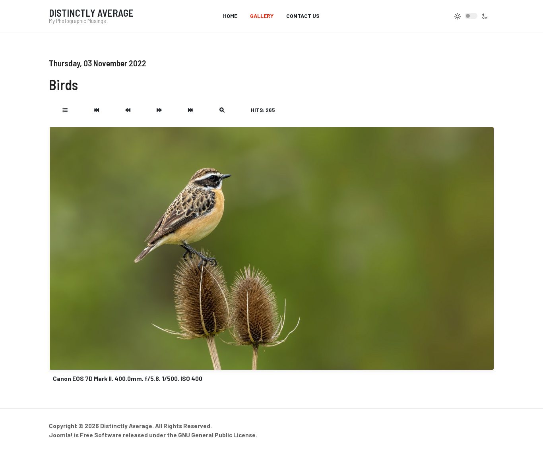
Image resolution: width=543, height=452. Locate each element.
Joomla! (61, 434)
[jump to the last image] (191, 110)
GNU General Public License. (217, 434)
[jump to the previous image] (128, 110)
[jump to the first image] (96, 110)
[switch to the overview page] (65, 110)
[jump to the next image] (159, 110)
